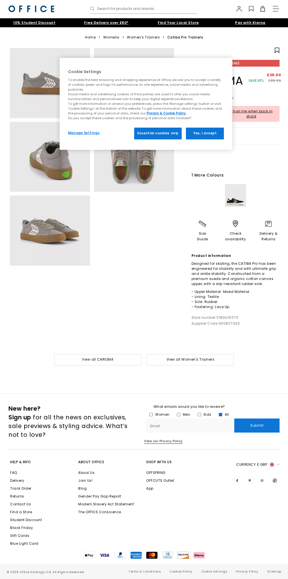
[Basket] (259, 9)
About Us (86, 472)
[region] (146, 104)
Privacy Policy (247, 571)
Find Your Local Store (178, 22)
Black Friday (21, 527)
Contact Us (20, 504)
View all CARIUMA (97, 359)
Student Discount (26, 519)
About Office (91, 462)
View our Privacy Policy (163, 441)
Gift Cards (19, 535)
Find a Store (21, 512)
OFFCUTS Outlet (160, 480)
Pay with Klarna (250, 22)
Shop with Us (159, 462)
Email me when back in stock (251, 114)
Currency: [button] (251, 464)
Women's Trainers (143, 37)
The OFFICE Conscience (99, 512)
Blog (82, 488)
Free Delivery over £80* (106, 22)
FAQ (13, 472)
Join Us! (85, 480)
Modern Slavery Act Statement (106, 504)
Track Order (21, 488)
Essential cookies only (158, 133)
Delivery (17, 480)
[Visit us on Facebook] (238, 480)
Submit (257, 425)
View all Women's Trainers (190, 359)
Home (90, 37)
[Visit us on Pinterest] (251, 480)
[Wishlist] (247, 9)
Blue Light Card (24, 543)
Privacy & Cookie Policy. (166, 113)
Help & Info (20, 462)
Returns (17, 496)
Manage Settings (84, 133)
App (150, 488)
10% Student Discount (34, 22)
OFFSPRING (156, 472)
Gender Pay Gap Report (99, 496)
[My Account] (236, 9)
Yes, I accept (205, 133)
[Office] (32, 9)
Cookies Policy (181, 571)
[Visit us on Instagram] (263, 480)
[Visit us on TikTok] (276, 480)
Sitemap (274, 571)
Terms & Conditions (145, 571)
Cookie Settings (214, 571)
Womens (111, 37)
